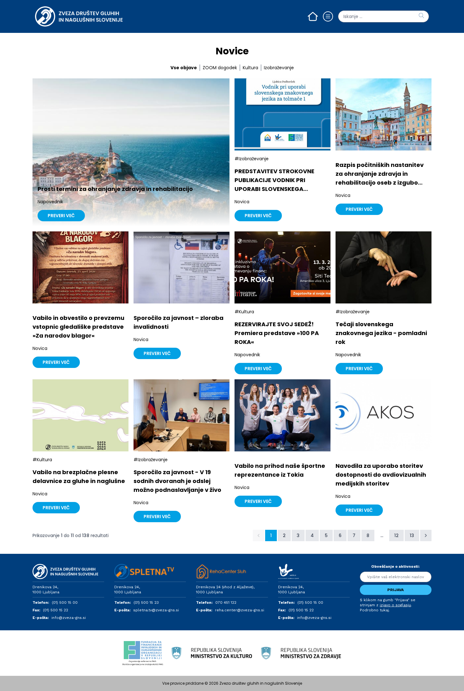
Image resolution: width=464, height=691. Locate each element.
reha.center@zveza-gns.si (239, 610)
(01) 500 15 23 (146, 602)
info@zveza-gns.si (68, 617)
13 (412, 535)
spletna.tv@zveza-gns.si (156, 610)
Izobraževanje (279, 67)
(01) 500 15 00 (65, 602)
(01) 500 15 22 (55, 610)
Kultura (250, 67)
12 (396, 535)
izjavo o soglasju (395, 605)
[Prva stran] (313, 16)
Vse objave (183, 67)
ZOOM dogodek (220, 67)
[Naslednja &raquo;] (425, 535)
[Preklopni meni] (328, 16)
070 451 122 (225, 602)
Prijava (395, 590)
